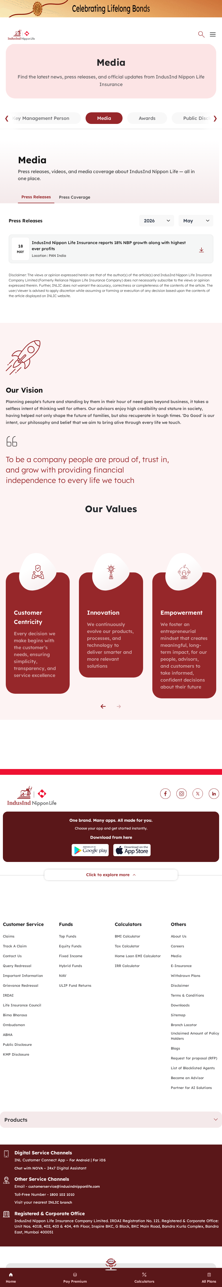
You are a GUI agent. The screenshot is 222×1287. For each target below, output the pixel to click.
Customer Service (23, 924)
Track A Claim (15, 946)
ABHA (7, 1034)
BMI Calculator (127, 936)
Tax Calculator (127, 946)
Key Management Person (40, 118)
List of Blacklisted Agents (193, 1068)
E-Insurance (181, 966)
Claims (8, 936)
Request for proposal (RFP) (194, 1058)
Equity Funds (70, 946)
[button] (103, 706)
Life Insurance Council (22, 1005)
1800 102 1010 (62, 1194)
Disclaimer (180, 985)
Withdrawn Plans (185, 975)
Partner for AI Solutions (191, 1087)
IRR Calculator (127, 966)
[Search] (201, 34)
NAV (62, 975)
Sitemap (178, 1015)
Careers (177, 946)
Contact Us (12, 956)
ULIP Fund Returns (75, 985)
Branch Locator (184, 1025)
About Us (178, 936)
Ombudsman (14, 1025)
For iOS (99, 1160)
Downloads (180, 1005)
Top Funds (67, 936)
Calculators (128, 924)
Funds (66, 924)
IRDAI (8, 995)
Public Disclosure (17, 1044)
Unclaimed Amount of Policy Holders (195, 1036)
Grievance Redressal (20, 985)
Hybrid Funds (70, 966)
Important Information (23, 975)
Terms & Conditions (187, 995)
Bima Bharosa (15, 1015)
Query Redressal (17, 966)
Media (176, 956)
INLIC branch (60, 1202)
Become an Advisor (187, 1078)
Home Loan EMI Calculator (138, 956)
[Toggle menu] (212, 34)
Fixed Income (70, 956)
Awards (147, 118)
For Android (79, 1160)
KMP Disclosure (16, 1054)
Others (178, 924)
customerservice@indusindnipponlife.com (64, 1186)
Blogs (175, 1048)
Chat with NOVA (28, 1168)
